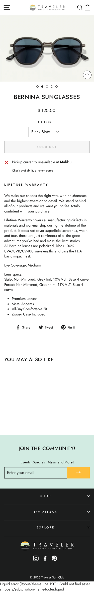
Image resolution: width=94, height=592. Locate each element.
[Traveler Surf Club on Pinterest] (54, 560)
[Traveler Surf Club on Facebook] (45, 560)
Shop (45, 496)
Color (45, 122)
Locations (45, 512)
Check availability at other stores (32, 171)
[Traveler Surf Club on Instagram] (36, 560)
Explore (46, 527)
